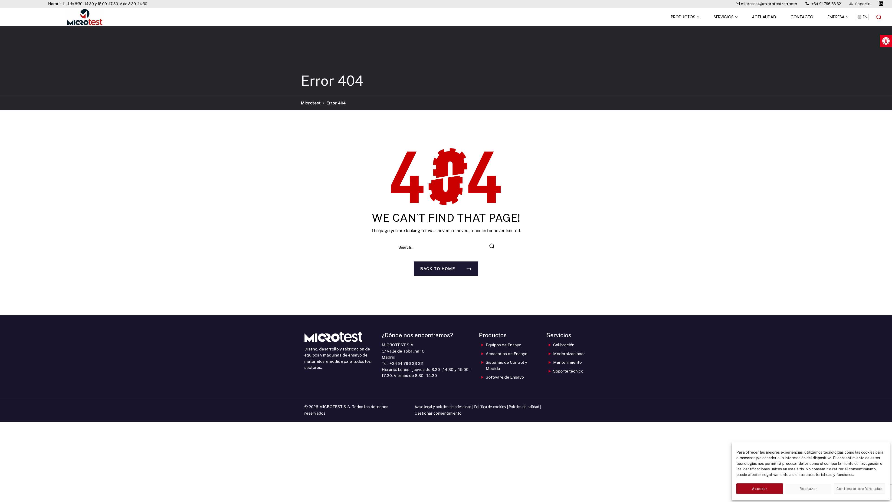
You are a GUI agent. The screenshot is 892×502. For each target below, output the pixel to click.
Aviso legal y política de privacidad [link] (443, 406)
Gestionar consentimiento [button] (438, 413)
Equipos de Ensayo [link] (503, 344)
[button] (879, 17)
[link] (886, 41)
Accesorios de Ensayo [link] (506, 353)
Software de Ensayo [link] (505, 377)
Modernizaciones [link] (569, 353)
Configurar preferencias (859, 489)
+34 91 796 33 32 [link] (406, 363)
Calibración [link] (563, 344)
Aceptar (759, 489)
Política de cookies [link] (490, 406)
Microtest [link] (311, 103)
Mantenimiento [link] (567, 362)
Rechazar (808, 489)
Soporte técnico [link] (568, 371)
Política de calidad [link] (524, 406)
